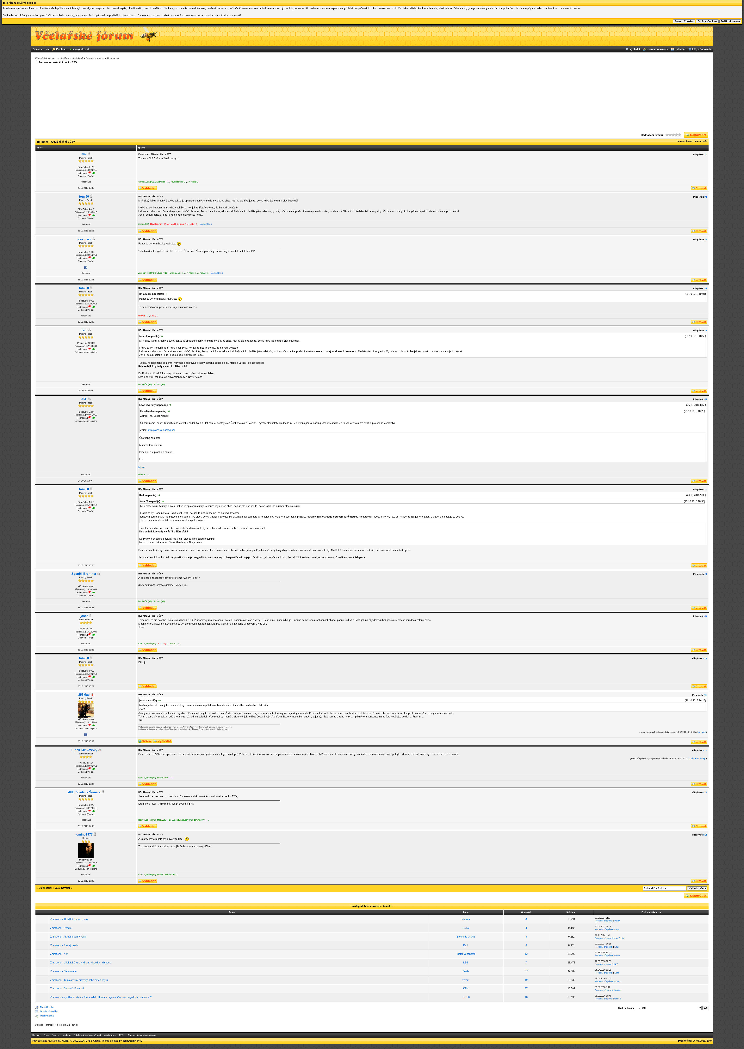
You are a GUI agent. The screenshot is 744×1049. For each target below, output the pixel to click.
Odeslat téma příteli (49, 1011)
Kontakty (36, 1035)
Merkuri (466, 919)
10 (526, 997)
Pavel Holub (176, 182)
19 (526, 980)
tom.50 (84, 196)
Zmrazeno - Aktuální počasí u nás (69, 919)
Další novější (62, 887)
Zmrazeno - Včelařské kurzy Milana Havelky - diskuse (80, 962)
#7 (705, 489)
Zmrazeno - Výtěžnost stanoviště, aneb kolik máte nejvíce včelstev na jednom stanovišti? (101, 997)
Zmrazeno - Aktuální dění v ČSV (68, 936)
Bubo (466, 927)
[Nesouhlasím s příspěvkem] (89, 215)
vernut (465, 980)
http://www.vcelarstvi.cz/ (161, 430)
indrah (617, 981)
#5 (705, 330)
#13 (705, 792)
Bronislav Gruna (466, 936)
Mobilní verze (110, 1035)
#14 (705, 835)
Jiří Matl (191, 182)
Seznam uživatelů (657, 49)
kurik (616, 929)
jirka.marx (84, 239)
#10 (705, 658)
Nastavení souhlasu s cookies (142, 1035)
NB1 (465, 962)
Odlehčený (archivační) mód (87, 1035)
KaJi (160, 273)
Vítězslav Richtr (145, 273)
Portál (46, 1035)
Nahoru (55, 1035)
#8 (705, 574)
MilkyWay (161, 820)
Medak (617, 990)
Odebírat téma (47, 1016)
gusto (617, 955)
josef (84, 616)
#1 (705, 154)
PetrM (617, 921)
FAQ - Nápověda (701, 49)
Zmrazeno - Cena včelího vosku (68, 988)
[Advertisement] (372, 98)
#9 (705, 616)
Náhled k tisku (46, 1007)
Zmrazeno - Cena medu (63, 971)
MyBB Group (92, 1040)
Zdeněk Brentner (83, 573)
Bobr (192, 224)
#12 (705, 750)
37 (526, 971)
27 (526, 988)
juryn (182, 224)
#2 (705, 197)
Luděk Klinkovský (84, 750)
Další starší (45, 887)
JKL (84, 399)
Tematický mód (684, 141)
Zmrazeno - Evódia (60, 927)
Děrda (465, 971)
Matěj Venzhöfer (466, 953)
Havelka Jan (144, 182)
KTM (616, 973)
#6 (705, 399)
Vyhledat (634, 49)
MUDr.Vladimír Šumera (84, 792)
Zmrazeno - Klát (59, 953)
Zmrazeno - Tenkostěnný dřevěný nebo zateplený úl (79, 980)
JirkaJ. (201, 273)
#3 (705, 239)
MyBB (65, 1040)
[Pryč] (91, 694)
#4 (705, 288)
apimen (141, 224)
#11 (705, 695)
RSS (121, 1035)
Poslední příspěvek (604, 921)
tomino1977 (162, 777)
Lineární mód (700, 141)
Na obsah (66, 1035)
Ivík (83, 154)
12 (526, 953)
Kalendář (680, 49)
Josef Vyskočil (145, 643)
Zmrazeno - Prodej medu (64, 945)
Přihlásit (61, 49)
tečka (141, 467)
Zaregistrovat (81, 49)
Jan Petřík (160, 182)
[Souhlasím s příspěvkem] (93, 215)
